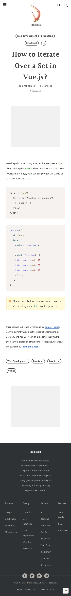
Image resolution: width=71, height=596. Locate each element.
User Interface (27, 521)
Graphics (27, 512)
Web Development (27, 35)
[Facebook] (24, 575)
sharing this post (29, 346)
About (20, 589)
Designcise (32, 582)
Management (9, 532)
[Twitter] (32, 575)
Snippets (44, 558)
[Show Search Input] (66, 5)
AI (41, 512)
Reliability (44, 538)
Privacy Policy (47, 589)
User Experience (27, 533)
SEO (60, 523)
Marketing (9, 525)
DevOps (44, 532)
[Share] (66, 591)
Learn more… (39, 490)
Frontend (48, 35)
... (44, 43)
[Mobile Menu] (4, 4)
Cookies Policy (31, 589)
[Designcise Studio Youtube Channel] (46, 575)
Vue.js (11, 370)
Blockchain (9, 518)
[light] (58, 5)
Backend (44, 518)
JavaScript (31, 43)
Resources (27, 548)
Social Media (61, 515)
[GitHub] (39, 575)
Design (8, 512)
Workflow (27, 541)
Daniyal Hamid (27, 85)
